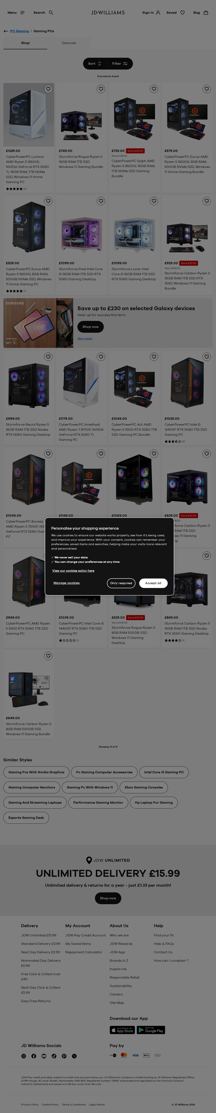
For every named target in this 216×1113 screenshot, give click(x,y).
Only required (121, 583)
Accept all (153, 583)
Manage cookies (67, 583)
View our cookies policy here (73, 570)
